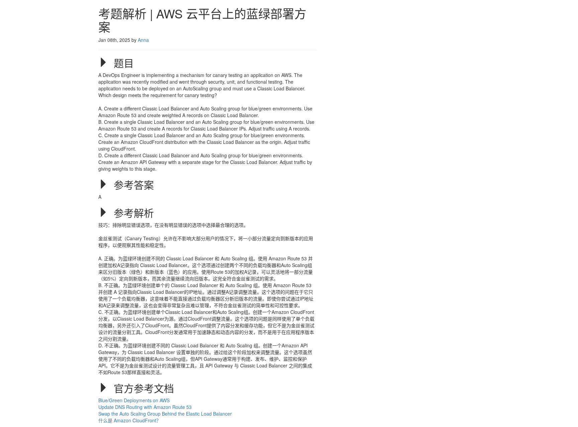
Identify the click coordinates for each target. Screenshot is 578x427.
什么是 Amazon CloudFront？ (129, 420)
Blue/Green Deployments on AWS (134, 400)
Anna (143, 39)
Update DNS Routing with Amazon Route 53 (145, 407)
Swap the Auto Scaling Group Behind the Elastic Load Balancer (165, 413)
